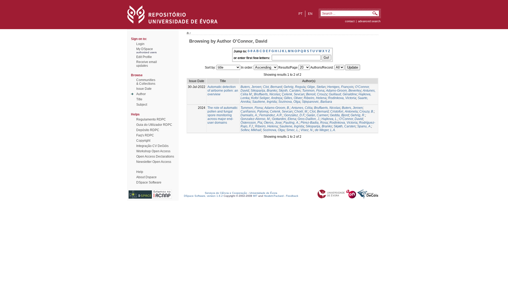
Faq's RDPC (145, 135)
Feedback (292, 195)
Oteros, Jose (273, 122)
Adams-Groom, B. (277, 108)
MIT (255, 195)
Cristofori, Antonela (344, 111)
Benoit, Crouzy (316, 94)
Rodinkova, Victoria (342, 98)
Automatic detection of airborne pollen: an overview (222, 90)
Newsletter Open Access (153, 162)
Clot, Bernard (272, 87)
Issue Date (144, 89)
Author (141, 94)
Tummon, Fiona (313, 90)
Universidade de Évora (263, 192)
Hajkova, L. (329, 119)
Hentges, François (340, 87)
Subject (141, 104)
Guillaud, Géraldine (343, 94)
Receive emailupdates (146, 64)
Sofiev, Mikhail (251, 130)
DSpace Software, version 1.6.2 (203, 195)
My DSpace (144, 49)
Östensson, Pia (251, 122)
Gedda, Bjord (339, 115)
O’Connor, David (351, 119)
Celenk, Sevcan (281, 111)
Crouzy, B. (366, 111)
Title (139, 99)
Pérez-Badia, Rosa (314, 122)
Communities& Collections (145, 82)
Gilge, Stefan (316, 87)
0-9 (250, 51)
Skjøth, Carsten (345, 126)
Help (139, 172)
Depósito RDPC (147, 130)
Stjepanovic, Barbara (317, 102)
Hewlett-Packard (274, 195)
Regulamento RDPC (151, 119)
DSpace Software (148, 182)
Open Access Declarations (155, 156)
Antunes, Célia (301, 108)
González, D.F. (294, 115)
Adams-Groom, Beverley (343, 90)
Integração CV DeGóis (152, 146)
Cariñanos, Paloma (254, 111)
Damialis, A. (249, 115)
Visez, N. (307, 130)
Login (140, 44)
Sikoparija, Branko (264, 90)
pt (300, 14)
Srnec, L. (292, 130)
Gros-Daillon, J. (309, 119)
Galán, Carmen (317, 115)
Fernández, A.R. (271, 115)
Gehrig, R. (358, 115)
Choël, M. (301, 111)
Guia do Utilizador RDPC (154, 125)
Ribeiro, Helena (315, 98)
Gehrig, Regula (295, 87)
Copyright (143, 140)
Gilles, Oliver (293, 98)
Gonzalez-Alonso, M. (255, 119)
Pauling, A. (291, 122)
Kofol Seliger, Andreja (266, 98)
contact (350, 21)
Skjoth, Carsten (290, 90)
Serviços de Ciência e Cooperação (226, 192)
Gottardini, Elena (284, 119)
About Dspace (146, 177)
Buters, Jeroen (251, 87)
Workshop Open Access (153, 151)
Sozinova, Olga (289, 102)
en (310, 14)
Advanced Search (369, 21)
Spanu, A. (364, 126)
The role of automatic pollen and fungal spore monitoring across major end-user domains (222, 115)
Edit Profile (144, 57)
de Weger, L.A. (325, 130)
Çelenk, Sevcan (293, 94)
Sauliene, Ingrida (264, 102)
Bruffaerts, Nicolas (267, 94)
